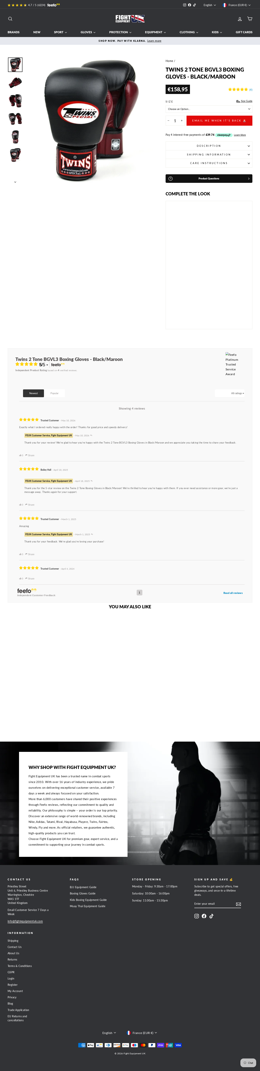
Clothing (187, 32)
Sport (59, 32)
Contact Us (15, 947)
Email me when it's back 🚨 (219, 120)
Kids (215, 32)
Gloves (87, 32)
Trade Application (18, 1010)
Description (209, 145)
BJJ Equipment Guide (83, 887)
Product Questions (209, 178)
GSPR (11, 972)
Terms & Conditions (20, 966)
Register (13, 984)
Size (170, 101)
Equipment (154, 32)
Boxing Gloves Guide (83, 893)
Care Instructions (209, 163)
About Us (13, 953)
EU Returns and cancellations (17, 1018)
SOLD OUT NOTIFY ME (177, 316)
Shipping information (209, 154)
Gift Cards (244, 32)
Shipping (13, 940)
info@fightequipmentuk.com (25, 921)
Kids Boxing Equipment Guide (88, 899)
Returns (12, 959)
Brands (13, 32)
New (36, 32)
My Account (15, 991)
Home (169, 60)
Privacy (12, 997)
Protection (118, 32)
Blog (10, 1003)
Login (11, 978)
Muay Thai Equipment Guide (87, 906)
